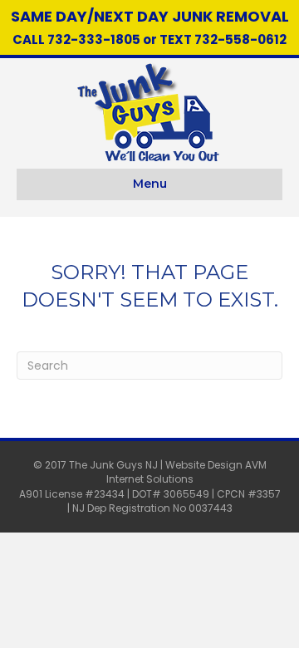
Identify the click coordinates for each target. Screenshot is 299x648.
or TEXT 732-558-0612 (213, 39)
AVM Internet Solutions (186, 472)
